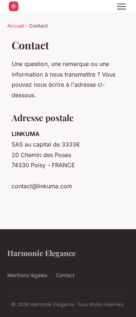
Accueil (15, 26)
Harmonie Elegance (41, 253)
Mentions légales (27, 275)
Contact (65, 275)
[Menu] (121, 6)
